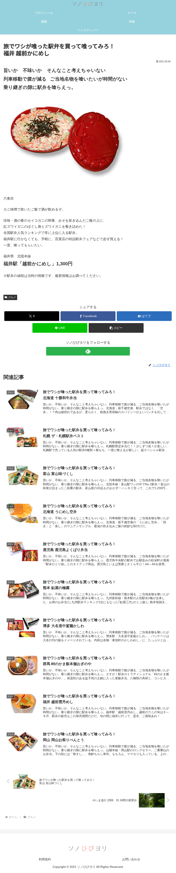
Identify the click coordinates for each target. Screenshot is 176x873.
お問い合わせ (131, 859)
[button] (116, 328)
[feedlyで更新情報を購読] (88, 351)
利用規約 (45, 859)
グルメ (12, 297)
